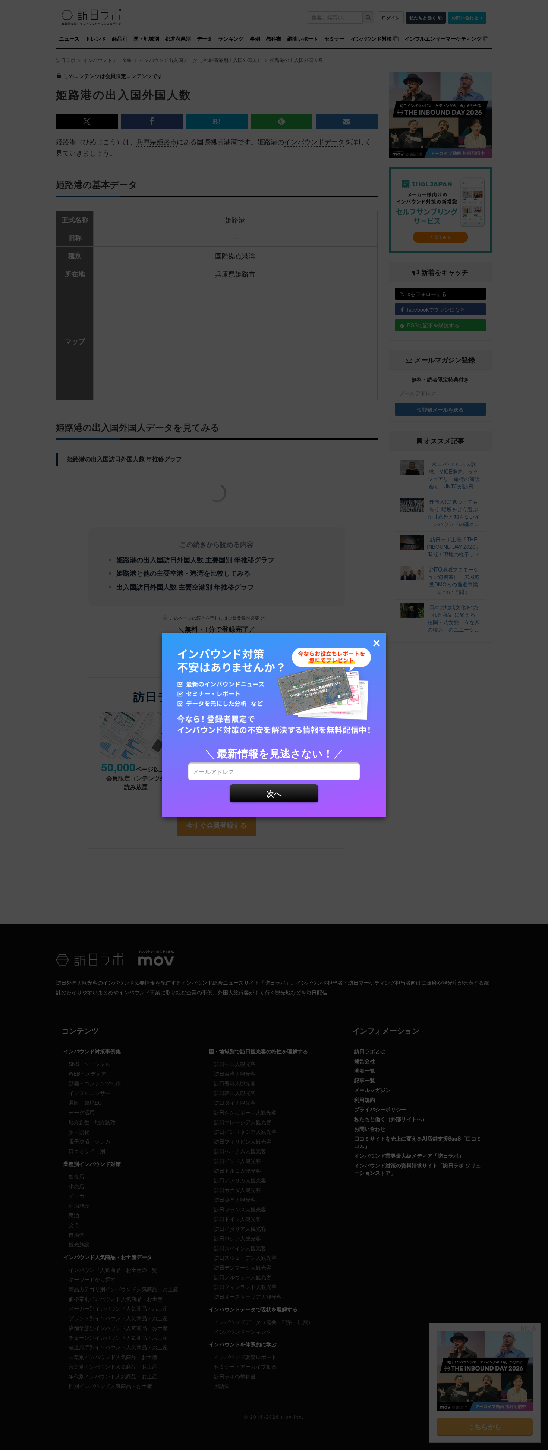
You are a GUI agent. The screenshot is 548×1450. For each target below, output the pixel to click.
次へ (274, 793)
